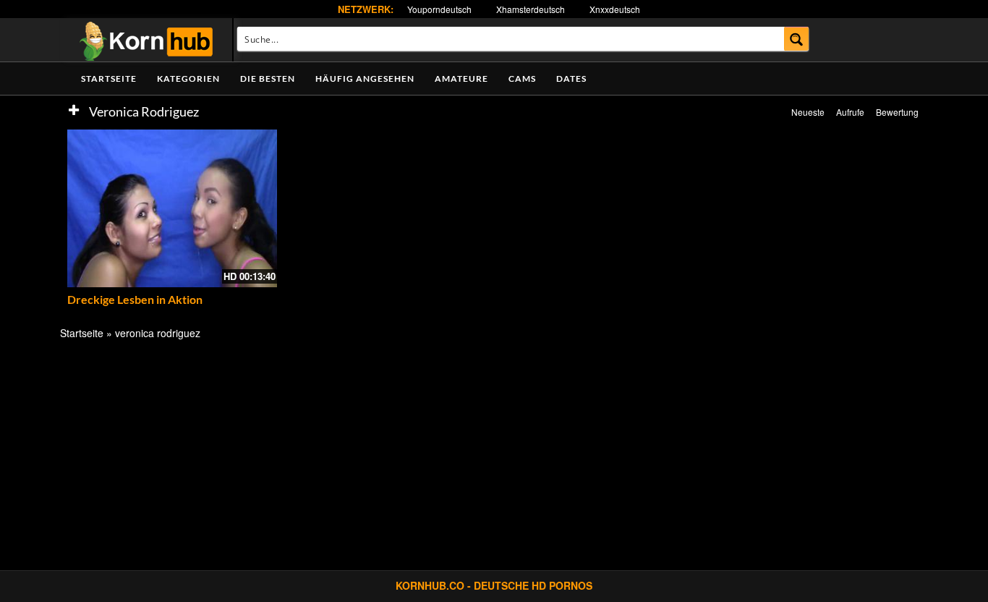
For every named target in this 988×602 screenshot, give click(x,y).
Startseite (109, 78)
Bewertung (897, 112)
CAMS (522, 78)
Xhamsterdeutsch (530, 9)
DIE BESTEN (267, 78)
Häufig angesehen (364, 78)
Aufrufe (850, 112)
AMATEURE (461, 78)
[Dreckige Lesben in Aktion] (172, 208)
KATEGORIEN (188, 78)
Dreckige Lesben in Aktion (135, 299)
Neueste (808, 112)
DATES (571, 78)
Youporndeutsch (439, 9)
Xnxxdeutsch (614, 9)
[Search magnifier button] (796, 38)
